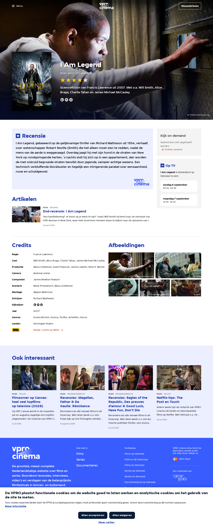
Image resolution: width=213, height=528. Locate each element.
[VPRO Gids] (180, 478)
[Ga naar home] (106, 6)
